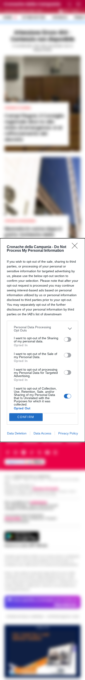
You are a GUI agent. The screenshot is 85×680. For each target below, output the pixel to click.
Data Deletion (17, 433)
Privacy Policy (68, 433)
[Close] (76, 247)
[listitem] (42, 329)
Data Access (42, 433)
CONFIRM (25, 417)
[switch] (67, 339)
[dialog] (42, 340)
